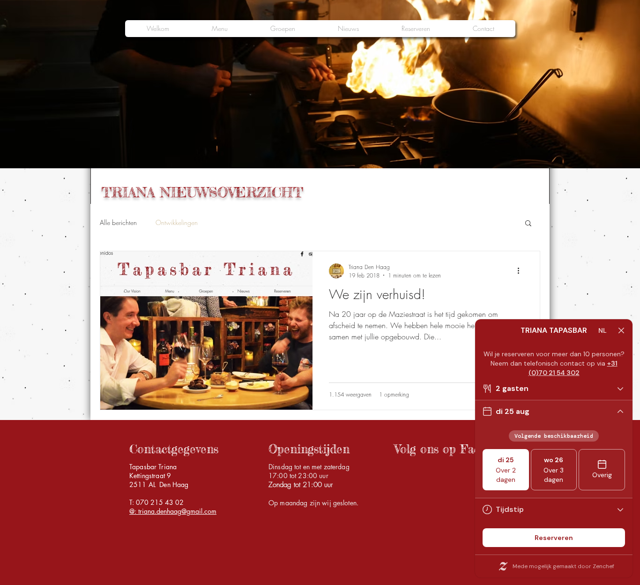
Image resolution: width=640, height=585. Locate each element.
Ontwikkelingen (177, 222)
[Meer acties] (521, 271)
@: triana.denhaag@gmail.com (172, 511)
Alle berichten (118, 222)
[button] (528, 224)
